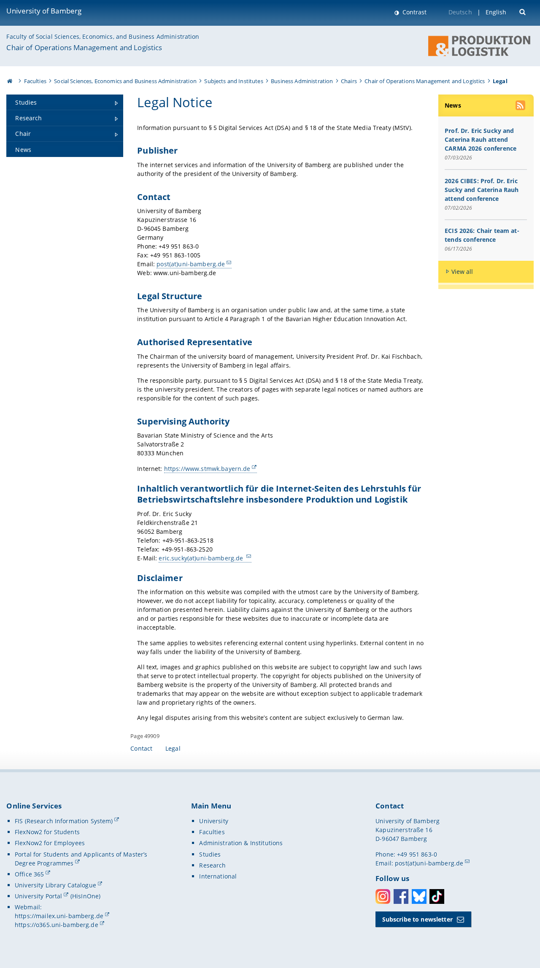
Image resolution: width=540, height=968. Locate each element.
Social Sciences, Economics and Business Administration (125, 81)
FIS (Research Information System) (64, 821)
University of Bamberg (43, 11)
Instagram (382, 896)
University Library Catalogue (55, 885)
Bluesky (419, 896)
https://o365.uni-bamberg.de (56, 925)
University (213, 821)
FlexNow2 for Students (47, 832)
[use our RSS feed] (521, 106)
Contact (141, 748)
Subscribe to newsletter (417, 919)
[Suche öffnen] (523, 11)
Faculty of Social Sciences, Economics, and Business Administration (102, 36)
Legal (173, 748)
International (218, 876)
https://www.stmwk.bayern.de (207, 469)
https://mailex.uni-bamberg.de (59, 916)
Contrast (414, 12)
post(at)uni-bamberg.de (191, 264)
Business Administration (302, 81)
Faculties (35, 81)
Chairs (349, 81)
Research (212, 865)
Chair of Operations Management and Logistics (84, 47)
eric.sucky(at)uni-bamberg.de (202, 558)
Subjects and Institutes (233, 81)
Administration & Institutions (241, 843)
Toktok (436, 896)
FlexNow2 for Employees (50, 843)
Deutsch (460, 12)
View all (462, 272)
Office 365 (29, 874)
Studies (210, 854)
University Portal (38, 896)
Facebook (401, 896)
